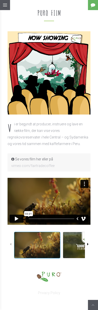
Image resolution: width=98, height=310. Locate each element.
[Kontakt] (93, 5)
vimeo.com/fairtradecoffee (33, 166)
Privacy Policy (49, 293)
